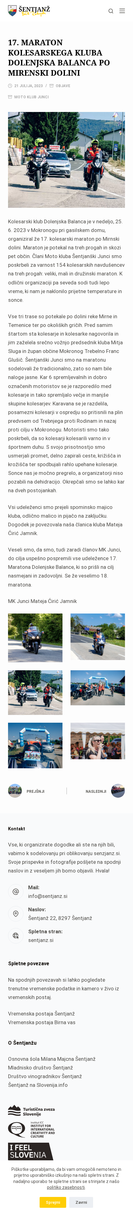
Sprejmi (53, 1202)
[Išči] (111, 11)
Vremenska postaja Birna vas (41, 1022)
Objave (63, 86)
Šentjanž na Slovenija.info (38, 1085)
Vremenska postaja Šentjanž (41, 1014)
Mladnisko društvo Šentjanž (40, 1067)
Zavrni (81, 1202)
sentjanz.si (41, 940)
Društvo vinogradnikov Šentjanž (45, 1076)
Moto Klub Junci (31, 97)
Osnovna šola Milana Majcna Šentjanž (52, 1059)
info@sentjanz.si (47, 896)
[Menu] (122, 11)
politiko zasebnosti (66, 1187)
